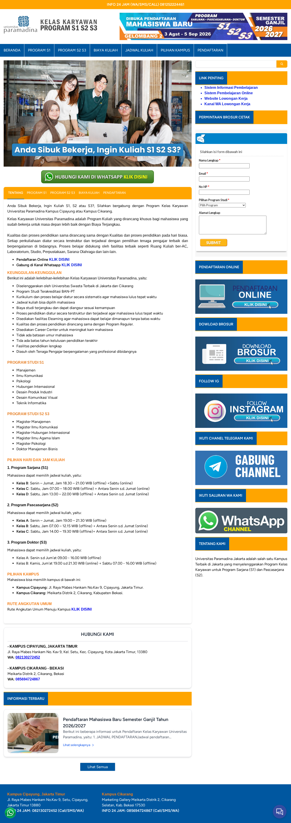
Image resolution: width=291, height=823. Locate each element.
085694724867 (27, 679)
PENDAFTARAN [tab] (114, 193)
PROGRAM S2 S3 (72, 50)
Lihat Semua (98, 767)
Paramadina (223, 559)
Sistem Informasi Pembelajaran (231, 87)
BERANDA (12, 50)
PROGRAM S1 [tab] (37, 193)
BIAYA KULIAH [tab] (89, 193)
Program (271, 564)
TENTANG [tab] (15, 193)
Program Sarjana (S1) (239, 569)
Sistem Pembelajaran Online (228, 93)
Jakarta (239, 559)
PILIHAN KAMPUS (175, 50)
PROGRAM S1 (39, 50)
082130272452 (27, 657)
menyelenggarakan (248, 564)
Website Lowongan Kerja (226, 98)
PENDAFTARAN (210, 50)
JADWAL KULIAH (139, 50)
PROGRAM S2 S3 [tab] (62, 193)
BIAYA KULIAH (106, 50)
